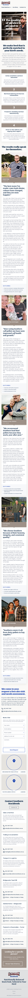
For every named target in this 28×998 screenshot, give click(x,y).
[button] (14, 761)
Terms (14, 993)
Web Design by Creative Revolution (14, 995)
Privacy (14, 991)
